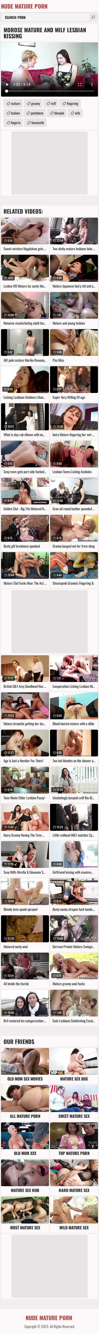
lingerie (16, 122)
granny (35, 103)
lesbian (15, 113)
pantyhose (37, 113)
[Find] (92, 17)
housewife (37, 122)
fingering (72, 103)
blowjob (59, 113)
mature (15, 103)
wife (77, 113)
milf (53, 103)
